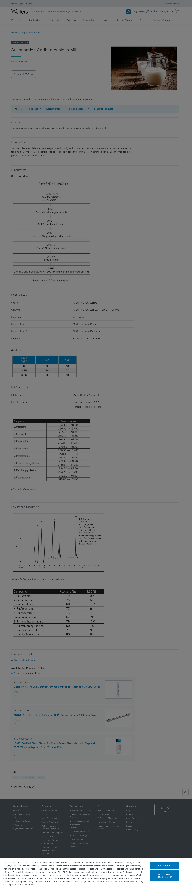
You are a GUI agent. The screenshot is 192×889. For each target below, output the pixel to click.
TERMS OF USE (134, 881)
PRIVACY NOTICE (114, 881)
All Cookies (164, 865)
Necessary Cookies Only (165, 875)
